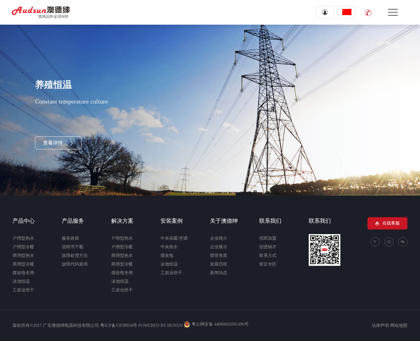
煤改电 (166, 255)
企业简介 (218, 238)
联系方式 (267, 255)
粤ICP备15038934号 (118, 325)
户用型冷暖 (23, 247)
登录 (325, 12)
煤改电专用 (23, 272)
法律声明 (380, 325)
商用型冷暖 (23, 264)
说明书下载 (72, 247)
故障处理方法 (75, 255)
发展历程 (218, 264)
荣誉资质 (218, 255)
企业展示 (218, 247)
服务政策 (70, 238)
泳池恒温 (21, 281)
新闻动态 (218, 272)
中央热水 (169, 247)
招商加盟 (267, 238)
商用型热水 (23, 255)
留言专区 (267, 264)
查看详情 (53, 142)
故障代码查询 (75, 264)
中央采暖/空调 (174, 238)
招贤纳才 (267, 247)
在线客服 (391, 223)
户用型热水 (23, 238)
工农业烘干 (23, 290)
